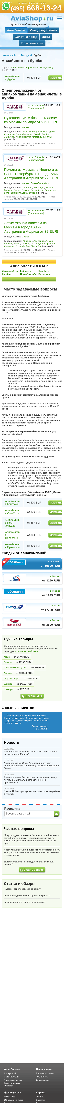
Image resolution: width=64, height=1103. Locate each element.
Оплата (39, 1096)
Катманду (37, 136)
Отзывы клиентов (18, 708)
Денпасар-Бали (12, 134)
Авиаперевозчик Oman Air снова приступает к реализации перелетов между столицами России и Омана (31, 765)
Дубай (37, 134)
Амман (49, 187)
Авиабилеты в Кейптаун (12, 502)
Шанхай (8, 683)
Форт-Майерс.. (12, 678)
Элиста (8, 662)
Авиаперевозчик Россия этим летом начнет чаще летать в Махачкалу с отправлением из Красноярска (30, 780)
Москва (25, 127)
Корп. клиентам (32, 43)
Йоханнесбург (23, 136)
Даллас (8, 673)
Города (25, 55)
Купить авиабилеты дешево (28, 24)
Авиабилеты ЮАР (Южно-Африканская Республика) (31, 493)
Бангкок (27, 131)
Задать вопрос (33, 869)
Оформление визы (13, 1100)
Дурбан (45, 134)
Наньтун (8, 689)
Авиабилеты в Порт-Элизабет (12, 522)
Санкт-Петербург (40, 183)
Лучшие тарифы (18, 639)
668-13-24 (36, 8)
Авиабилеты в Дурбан (12, 78)
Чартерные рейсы (13, 1080)
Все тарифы (34, 696)
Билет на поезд (26, 36)
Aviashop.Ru (9, 55)
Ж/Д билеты (42, 1076)
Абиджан (27, 187)
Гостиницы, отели (44, 1073)
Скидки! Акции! (11, 1076)
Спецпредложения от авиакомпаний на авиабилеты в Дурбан (32, 94)
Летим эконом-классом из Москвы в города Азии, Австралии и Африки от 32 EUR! (31, 227)
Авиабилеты (16, 30)
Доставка (40, 1100)
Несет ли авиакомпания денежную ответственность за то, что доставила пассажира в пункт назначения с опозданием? (32, 852)
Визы (46, 36)
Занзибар (9, 136)
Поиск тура (9, 1096)
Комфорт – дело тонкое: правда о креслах (27, 895)
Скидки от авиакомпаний (24, 553)
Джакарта (27, 134)
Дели (52, 131)
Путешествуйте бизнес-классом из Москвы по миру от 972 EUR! (30, 120)
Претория (44, 274)
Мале (7, 656)
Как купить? (10, 1073)
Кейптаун (48, 136)
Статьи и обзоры (19, 883)
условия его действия (26, 651)
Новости (11, 742)
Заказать (56, 77)
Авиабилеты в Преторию (12, 546)
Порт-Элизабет (29, 274)
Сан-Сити (43, 271)
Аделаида (38, 187)
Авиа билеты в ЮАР (29, 266)
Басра (35, 131)
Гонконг (44, 131)
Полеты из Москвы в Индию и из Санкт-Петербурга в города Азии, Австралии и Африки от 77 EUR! (32, 174)
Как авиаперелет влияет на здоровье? (24, 902)
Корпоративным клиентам (12, 1084)
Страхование (42, 1080)
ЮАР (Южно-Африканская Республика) (32, 67)
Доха (25, 192)
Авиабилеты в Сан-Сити (12, 512)
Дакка (34, 190)
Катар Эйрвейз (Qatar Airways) (36, 106)
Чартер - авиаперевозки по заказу (22, 889)
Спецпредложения (43, 30)
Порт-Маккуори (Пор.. (15, 667)
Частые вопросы (19, 829)
